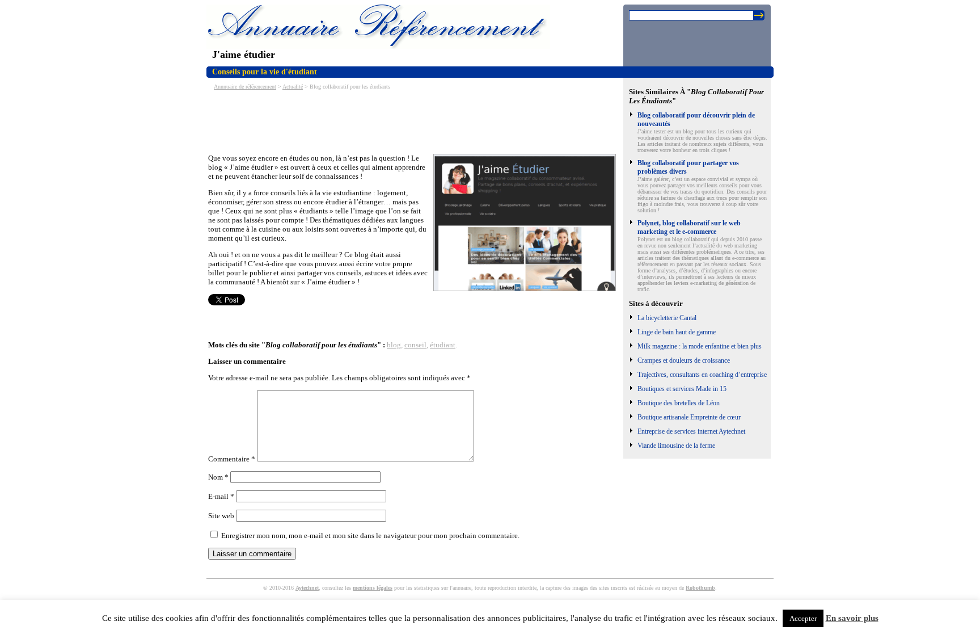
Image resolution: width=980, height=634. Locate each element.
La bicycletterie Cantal (666, 318)
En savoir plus (852, 618)
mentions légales (372, 588)
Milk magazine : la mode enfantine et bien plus (699, 346)
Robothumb (700, 588)
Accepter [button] (803, 618)
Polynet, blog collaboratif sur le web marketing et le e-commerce (689, 227)
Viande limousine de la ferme (676, 446)
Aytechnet (307, 588)
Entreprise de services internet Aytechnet (691, 431)
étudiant (442, 345)
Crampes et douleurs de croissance (683, 360)
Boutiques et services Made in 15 (681, 389)
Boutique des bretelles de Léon (678, 403)
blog (394, 345)
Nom (218, 477)
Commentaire (231, 459)
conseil (415, 345)
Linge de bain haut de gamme (676, 332)
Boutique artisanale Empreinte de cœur (689, 417)
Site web (221, 515)
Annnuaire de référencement (245, 86)
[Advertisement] (414, 120)
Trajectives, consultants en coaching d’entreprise (702, 375)
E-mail (221, 496)
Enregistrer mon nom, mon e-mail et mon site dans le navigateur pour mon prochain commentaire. (370, 535)
